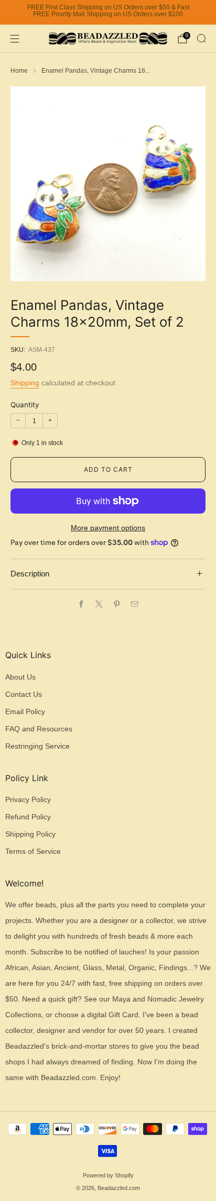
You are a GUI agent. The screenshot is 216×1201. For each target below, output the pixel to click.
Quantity (24, 405)
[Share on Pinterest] (117, 604)
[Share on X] (99, 604)
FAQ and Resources (38, 729)
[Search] (201, 38)
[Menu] (14, 39)
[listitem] (108, 12)
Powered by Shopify (108, 1175)
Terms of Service (33, 851)
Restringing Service (37, 746)
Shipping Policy (30, 834)
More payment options (108, 528)
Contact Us (23, 694)
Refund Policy (28, 817)
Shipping (24, 383)
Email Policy (25, 712)
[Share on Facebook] (81, 604)
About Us (20, 677)
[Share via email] (134, 604)
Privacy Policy (28, 800)
